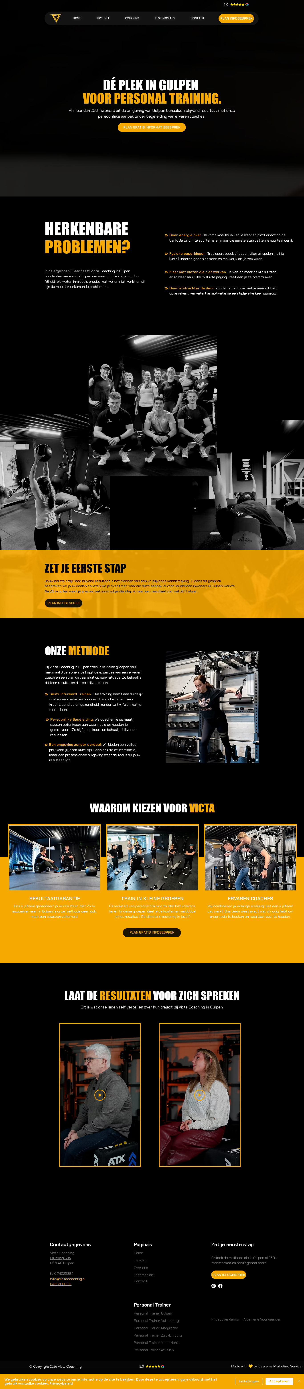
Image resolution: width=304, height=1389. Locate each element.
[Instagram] (213, 1286)
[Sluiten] (298, 1381)
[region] (153, 405)
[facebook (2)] (220, 1286)
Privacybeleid (61, 1383)
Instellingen (249, 1381)
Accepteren (279, 1381)
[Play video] (99, 1095)
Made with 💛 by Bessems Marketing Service (266, 1366)
